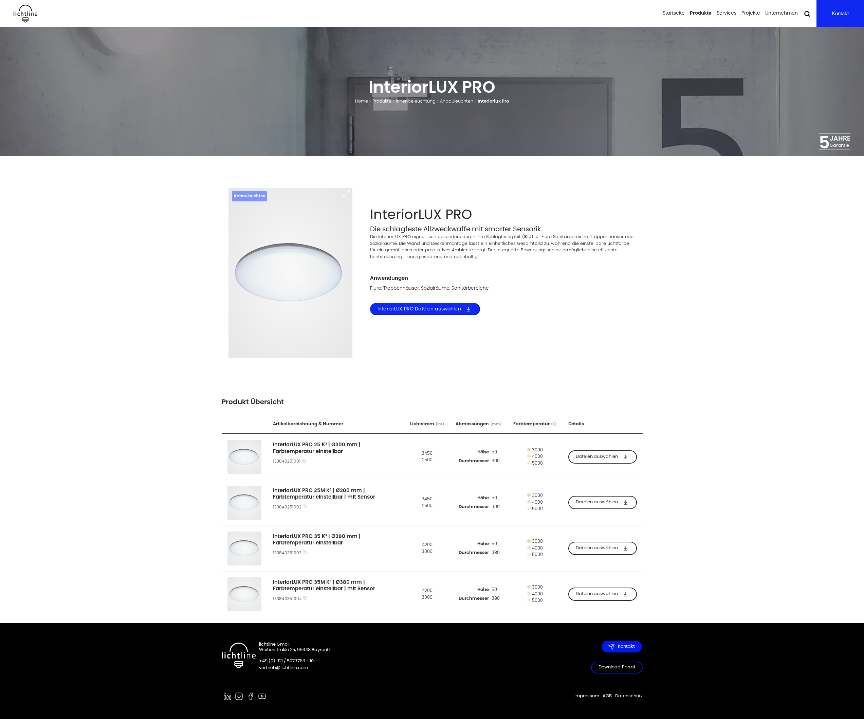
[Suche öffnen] (807, 14)
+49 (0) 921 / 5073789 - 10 (286, 661)
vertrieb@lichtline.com (283, 668)
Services (726, 13)
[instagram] (239, 696)
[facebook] (250, 696)
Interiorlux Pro (493, 101)
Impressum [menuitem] (586, 696)
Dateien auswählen (597, 456)
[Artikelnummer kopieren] (304, 462)
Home (361, 101)
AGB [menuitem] (607, 696)
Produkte (701, 13)
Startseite (674, 13)
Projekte (750, 13)
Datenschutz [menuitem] (629, 696)
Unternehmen (781, 13)
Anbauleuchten (456, 101)
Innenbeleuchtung (416, 101)
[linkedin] (227, 696)
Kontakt (840, 13)
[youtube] (262, 696)
